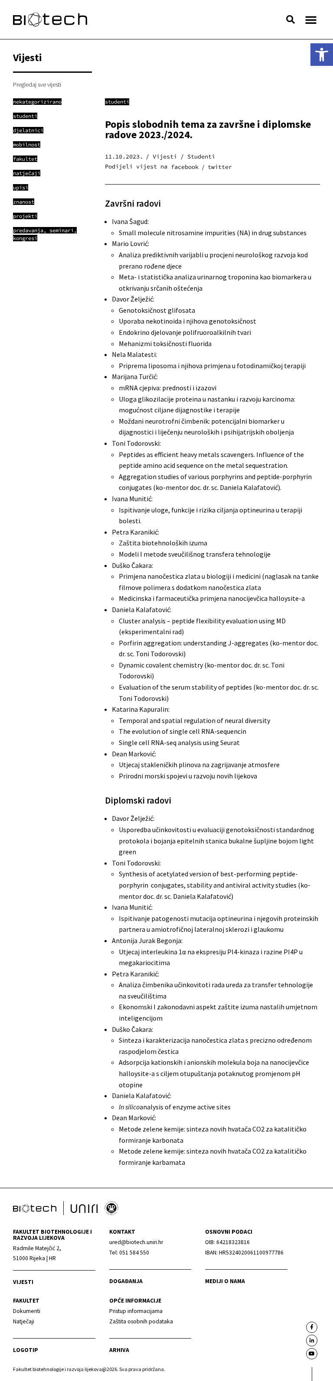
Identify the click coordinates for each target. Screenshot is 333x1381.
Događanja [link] (126, 1281)
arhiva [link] (119, 1350)
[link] (321, 54)
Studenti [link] (117, 101)
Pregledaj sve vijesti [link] (37, 84)
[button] (290, 19)
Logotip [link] (25, 1350)
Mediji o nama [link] (225, 1281)
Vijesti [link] (23, 1282)
